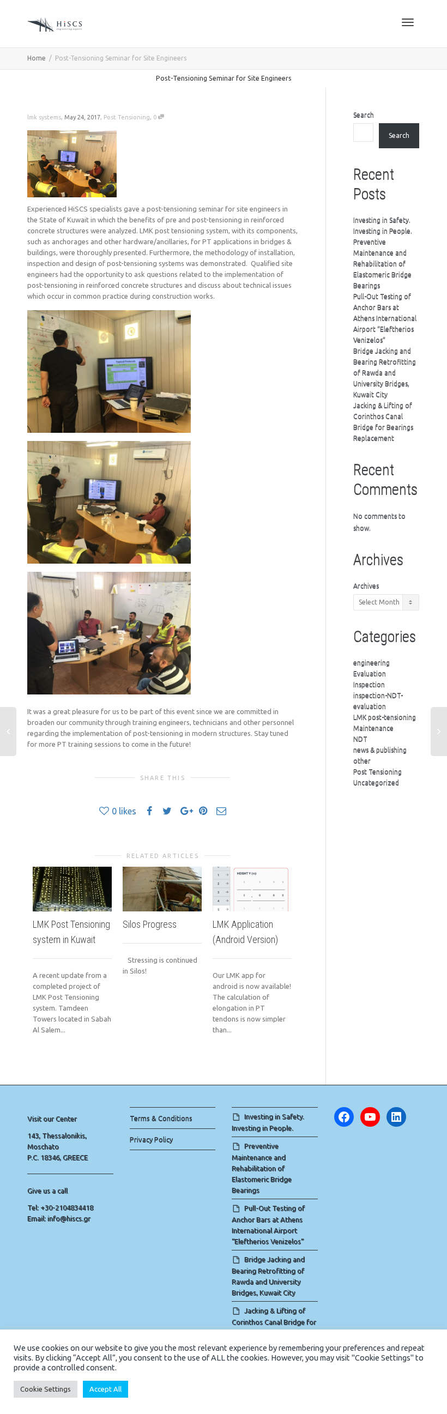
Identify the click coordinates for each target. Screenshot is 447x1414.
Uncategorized (376, 782)
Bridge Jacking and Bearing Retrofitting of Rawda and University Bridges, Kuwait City (384, 372)
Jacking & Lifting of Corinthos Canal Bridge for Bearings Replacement (274, 1322)
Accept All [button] (105, 1389)
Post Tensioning (127, 117)
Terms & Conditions (161, 1118)
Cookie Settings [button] (45, 1389)
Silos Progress (150, 924)
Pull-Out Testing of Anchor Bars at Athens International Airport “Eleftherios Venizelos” (384, 318)
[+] (72, 889)
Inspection (369, 684)
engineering (371, 662)
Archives (366, 585)
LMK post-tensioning (384, 717)
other (362, 760)
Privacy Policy (151, 1139)
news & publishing (380, 749)
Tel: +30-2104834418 (60, 1207)
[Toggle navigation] (408, 22)
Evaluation (369, 673)
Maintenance (373, 728)
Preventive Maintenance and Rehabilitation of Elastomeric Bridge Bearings (382, 263)
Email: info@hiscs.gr (58, 1218)
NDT (360, 738)
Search (363, 114)
